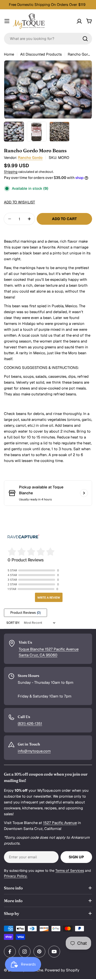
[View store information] (84, 493)
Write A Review (48, 597)
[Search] (85, 39)
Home (9, 54)
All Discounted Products (41, 54)
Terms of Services (69, 870)
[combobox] (48, 39)
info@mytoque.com (34, 751)
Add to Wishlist (19, 202)
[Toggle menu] (7, 21)
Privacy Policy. (15, 876)
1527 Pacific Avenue (60, 822)
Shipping (10, 171)
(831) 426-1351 (30, 723)
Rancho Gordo (30, 157)
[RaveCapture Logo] (23, 537)
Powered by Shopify (62, 970)
